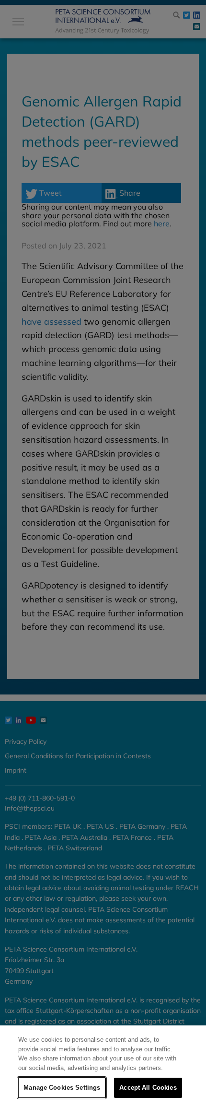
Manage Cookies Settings (61, 1087)
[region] (103, 1065)
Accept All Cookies (147, 1087)
